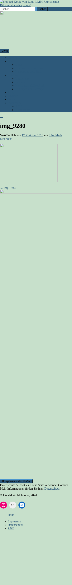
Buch (11, 61)
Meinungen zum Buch (28, 71)
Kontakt (12, 96)
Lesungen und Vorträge (29, 68)
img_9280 (8, 187)
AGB (18, 106)
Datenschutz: (52, 488)
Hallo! (11, 514)
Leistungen (14, 75)
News (11, 99)
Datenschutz (22, 109)
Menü (5, 50)
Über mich (14, 57)
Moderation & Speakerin (30, 85)
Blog (11, 92)
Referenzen (22, 82)
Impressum (14, 102)
